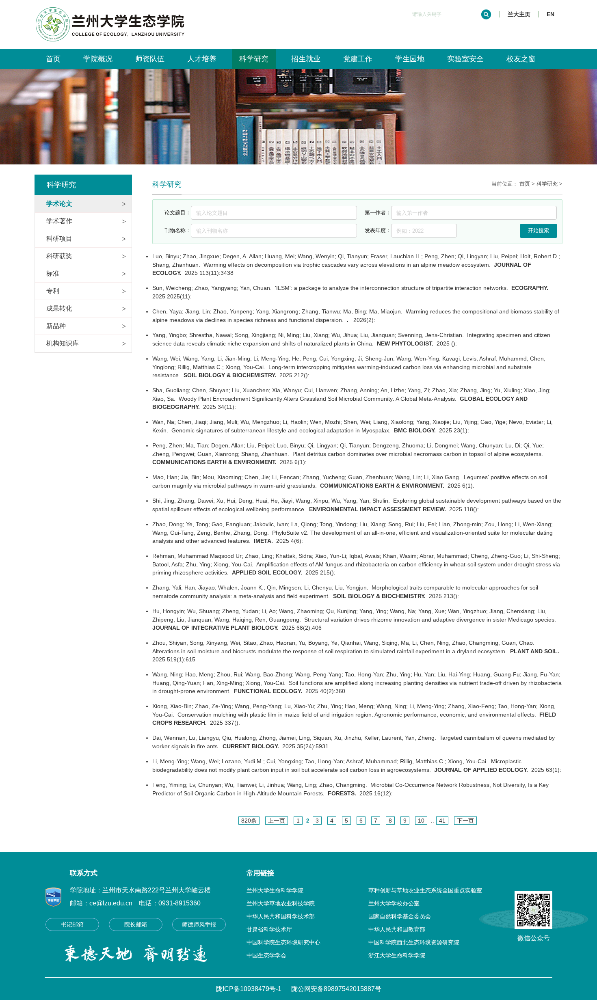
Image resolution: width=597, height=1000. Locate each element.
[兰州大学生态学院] (114, 5)
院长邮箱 (135, 924)
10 (421, 820)
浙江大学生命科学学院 (396, 955)
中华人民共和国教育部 (396, 929)
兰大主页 (519, 14)
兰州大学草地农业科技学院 (281, 903)
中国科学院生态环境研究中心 (283, 942)
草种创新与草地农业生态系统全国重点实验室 (425, 890)
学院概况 (97, 59)
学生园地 (409, 59)
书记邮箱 (72, 924)
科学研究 (253, 59)
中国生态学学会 (266, 955)
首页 (53, 59)
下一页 (465, 820)
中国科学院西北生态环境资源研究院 (413, 942)
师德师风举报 (199, 924)
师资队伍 (149, 59)
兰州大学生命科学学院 (275, 890)
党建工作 (357, 59)
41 (442, 820)
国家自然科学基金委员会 (399, 916)
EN (550, 14)
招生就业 (305, 59)
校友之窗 (521, 59)
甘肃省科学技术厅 (269, 929)
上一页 (276, 820)
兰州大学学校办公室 (394, 903)
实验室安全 (465, 59)
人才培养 (201, 59)
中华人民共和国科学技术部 (281, 916)
